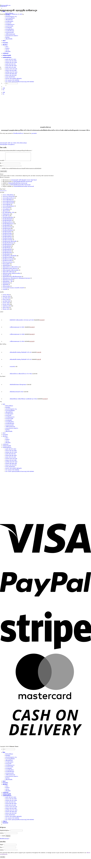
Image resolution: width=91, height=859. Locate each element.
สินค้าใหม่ (7, 430)
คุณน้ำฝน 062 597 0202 (11, 462)
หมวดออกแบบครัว (9, 425)
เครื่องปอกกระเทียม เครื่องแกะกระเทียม (11, 273)
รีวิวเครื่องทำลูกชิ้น (7, 232)
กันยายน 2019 (6, 309)
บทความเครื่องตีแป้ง (7, 200)
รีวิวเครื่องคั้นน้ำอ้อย (7, 220)
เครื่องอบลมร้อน (6, 286)
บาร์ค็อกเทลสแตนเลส (10, 426)
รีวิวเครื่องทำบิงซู (6, 228)
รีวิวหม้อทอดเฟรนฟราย (8, 217)
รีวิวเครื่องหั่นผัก (6, 254)
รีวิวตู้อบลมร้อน (6, 214)
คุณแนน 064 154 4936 (11, 450)
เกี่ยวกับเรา (5, 436)
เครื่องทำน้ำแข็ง (8, 431)
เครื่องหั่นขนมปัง (6, 283)
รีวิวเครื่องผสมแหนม (7, 244)
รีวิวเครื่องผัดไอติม (7, 246)
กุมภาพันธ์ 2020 (6, 301)
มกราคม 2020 (6, 303)
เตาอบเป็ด (5, 289)
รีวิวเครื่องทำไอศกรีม (3, 190)
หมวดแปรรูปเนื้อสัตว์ (10, 410)
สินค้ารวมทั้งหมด (9, 13)
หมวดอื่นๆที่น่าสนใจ (9, 423)
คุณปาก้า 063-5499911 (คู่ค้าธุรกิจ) (13, 468)
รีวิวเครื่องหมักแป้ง (7, 251)
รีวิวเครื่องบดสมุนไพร (7, 240)
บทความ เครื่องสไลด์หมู (8, 195)
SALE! (4, 433)
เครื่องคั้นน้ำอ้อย (6, 265)
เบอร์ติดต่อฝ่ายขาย (7, 447)
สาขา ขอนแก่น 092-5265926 (12, 470)
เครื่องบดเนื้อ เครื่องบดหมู (9, 272)
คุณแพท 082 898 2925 (11, 463)
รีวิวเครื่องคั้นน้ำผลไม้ (7, 219)
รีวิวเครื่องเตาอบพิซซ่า (8, 257)
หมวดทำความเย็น (9, 418)
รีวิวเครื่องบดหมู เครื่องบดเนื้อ (9, 241)
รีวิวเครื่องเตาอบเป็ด (7, 260)
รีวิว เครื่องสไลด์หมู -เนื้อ (8, 212)
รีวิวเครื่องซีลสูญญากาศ (8, 224)
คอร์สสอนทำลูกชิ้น (7, 446)
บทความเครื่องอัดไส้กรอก (8, 206)
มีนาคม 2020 (6, 299)
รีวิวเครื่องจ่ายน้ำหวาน (3, 6)
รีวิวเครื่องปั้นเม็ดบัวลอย (8, 243)
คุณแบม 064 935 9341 (10, 465)
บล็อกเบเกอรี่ (6, 211)
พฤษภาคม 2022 (6, 296)
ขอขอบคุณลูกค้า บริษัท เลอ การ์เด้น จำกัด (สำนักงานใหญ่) (13, 143)
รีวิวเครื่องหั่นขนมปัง (7, 252)
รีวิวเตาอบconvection (8, 262)
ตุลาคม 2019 (6, 307)
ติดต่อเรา (7, 439)
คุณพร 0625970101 (10, 466)
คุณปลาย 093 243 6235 (11, 69)
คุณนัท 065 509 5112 (10, 454)
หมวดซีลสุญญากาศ (9, 417)
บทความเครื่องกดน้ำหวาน (8, 198)
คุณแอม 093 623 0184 (11, 460)
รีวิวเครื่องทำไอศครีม (7, 238)
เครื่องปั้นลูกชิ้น (6, 275)
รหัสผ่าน (2, 833)
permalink (34, 133)
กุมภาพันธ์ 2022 (6, 298)
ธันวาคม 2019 (6, 304)
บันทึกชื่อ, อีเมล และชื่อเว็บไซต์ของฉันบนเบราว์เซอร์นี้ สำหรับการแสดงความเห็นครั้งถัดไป (21, 168)
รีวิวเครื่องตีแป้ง (6, 225)
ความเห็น (2, 160)
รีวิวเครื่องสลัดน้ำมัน (7, 249)
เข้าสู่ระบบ (8, 835)
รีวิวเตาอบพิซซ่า (6, 264)
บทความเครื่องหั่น (7, 204)
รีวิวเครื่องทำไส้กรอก (7, 236)
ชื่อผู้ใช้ (2, 844)
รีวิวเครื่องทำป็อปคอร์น (8, 230)
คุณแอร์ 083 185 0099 (11, 455)
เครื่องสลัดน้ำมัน (9, 412)
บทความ (7, 441)
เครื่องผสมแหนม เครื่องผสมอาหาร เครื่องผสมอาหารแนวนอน (16, 278)
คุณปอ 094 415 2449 (10, 67)
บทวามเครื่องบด (6, 209)
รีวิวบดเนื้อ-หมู (6, 216)
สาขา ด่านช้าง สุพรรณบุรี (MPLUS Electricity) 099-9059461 (19, 471)
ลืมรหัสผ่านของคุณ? (4, 838)
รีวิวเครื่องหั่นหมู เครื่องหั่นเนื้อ (9, 256)
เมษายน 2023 (6, 295)
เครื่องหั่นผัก (5, 284)
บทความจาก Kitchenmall (9, 196)
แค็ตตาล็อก (8, 442)
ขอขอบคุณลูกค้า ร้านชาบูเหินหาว (7, 144)
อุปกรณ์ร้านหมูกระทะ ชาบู (11, 409)
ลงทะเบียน (3, 857)
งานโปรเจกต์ (5, 444)
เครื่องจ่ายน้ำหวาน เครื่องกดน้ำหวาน (11, 267)
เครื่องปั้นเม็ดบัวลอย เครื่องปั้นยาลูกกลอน (12, 276)
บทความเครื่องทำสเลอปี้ (8, 203)
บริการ (6, 438)
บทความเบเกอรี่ (6, 208)
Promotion (5, 434)
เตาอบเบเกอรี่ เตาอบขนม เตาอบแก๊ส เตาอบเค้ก (13, 288)
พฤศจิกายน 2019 (7, 306)
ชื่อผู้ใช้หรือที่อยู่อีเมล (5, 830)
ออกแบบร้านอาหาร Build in (11, 428)
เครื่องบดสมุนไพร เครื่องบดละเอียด (11, 270)
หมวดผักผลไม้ (8, 420)
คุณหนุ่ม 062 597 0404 (11, 452)
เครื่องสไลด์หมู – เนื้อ (7, 281)
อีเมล (1, 166)
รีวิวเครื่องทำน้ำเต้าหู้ (7, 227)
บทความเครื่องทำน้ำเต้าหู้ (8, 201)
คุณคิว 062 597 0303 (10, 449)
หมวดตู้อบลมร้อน (9, 414)
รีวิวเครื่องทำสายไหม (7, 233)
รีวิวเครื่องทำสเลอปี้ (7, 235)
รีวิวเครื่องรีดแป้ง (6, 248)
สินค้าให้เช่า (7, 407)
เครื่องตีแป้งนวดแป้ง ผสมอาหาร (10, 268)
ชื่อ (1, 163)
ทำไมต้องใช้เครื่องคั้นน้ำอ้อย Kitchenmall (22, 181)
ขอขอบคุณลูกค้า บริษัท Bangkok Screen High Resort (24, 180)
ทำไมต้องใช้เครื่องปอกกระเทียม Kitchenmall (20, 185)
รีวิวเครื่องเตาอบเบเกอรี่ (8, 259)
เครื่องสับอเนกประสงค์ (8, 280)
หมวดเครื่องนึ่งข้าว (9, 422)
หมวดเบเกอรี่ (8, 415)
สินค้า (4, 404)
